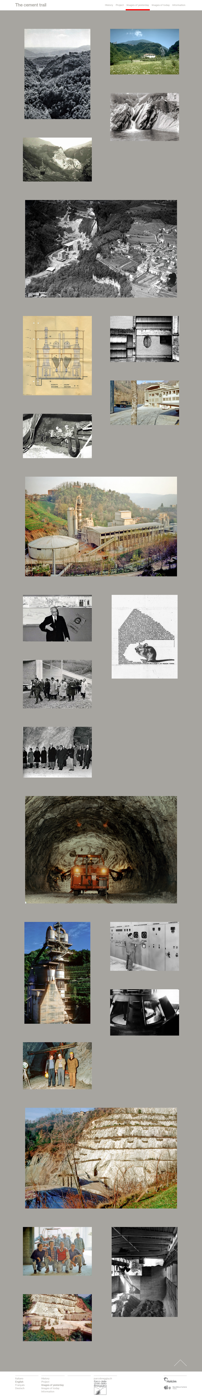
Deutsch (19, 1388)
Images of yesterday (138, 5)
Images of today (161, 5)
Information (178, 5)
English (19, 1382)
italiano (19, 1378)
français (20, 1385)
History (109, 5)
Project (120, 5)
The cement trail (30, 5)
